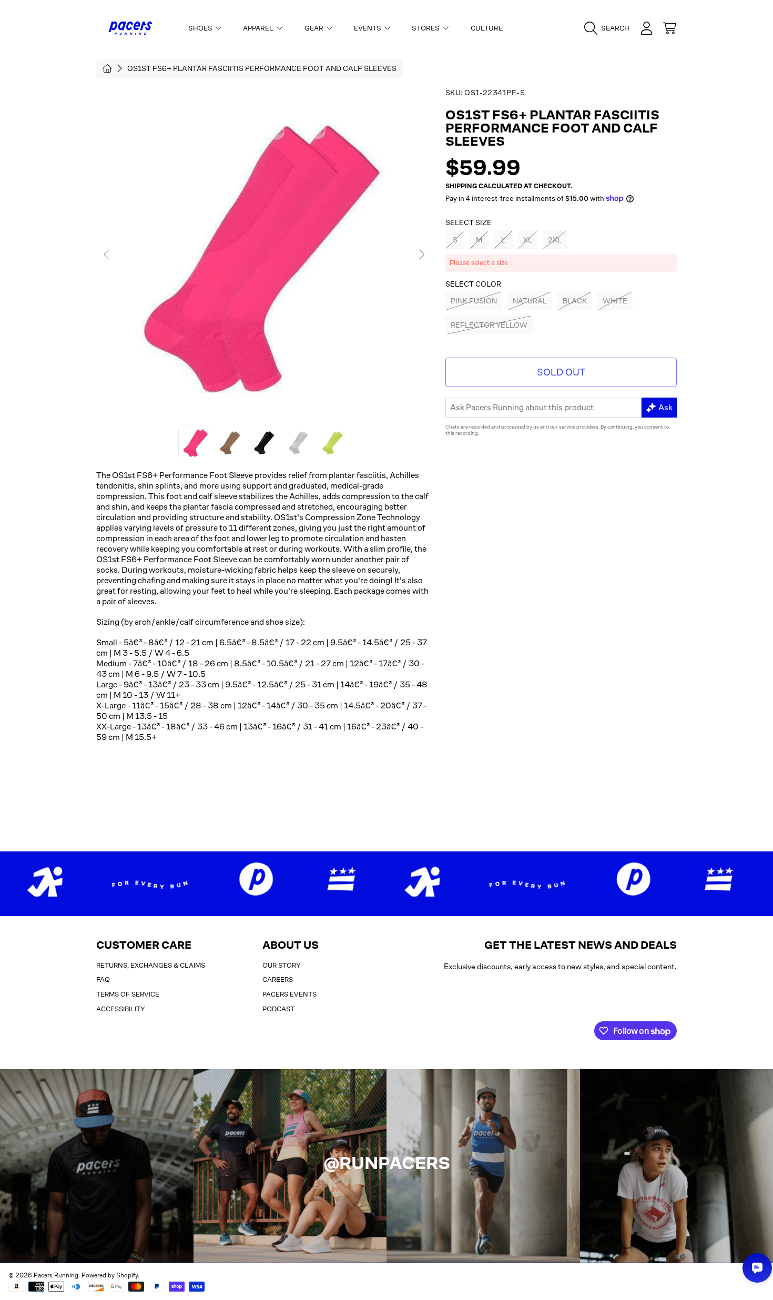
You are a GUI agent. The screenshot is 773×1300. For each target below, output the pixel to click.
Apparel (259, 28)
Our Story (281, 965)
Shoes (201, 28)
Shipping (461, 186)
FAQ (103, 979)
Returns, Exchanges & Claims (150, 965)
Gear (314, 28)
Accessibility (120, 1009)
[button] (609, 28)
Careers (277, 979)
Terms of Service (127, 994)
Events (368, 28)
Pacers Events (289, 994)
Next (421, 255)
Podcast (278, 1009)
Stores (426, 28)
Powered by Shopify (110, 1275)
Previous (107, 255)
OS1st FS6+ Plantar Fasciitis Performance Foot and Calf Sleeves (261, 68)
